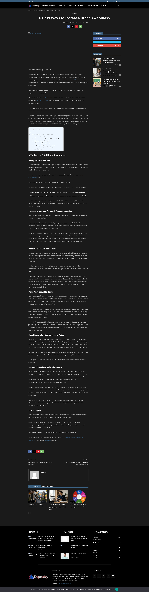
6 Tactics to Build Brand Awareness (42, 135)
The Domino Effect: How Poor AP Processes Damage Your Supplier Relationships (78, 506)
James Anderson (107, 64)
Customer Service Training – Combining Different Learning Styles (79, 538)
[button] (118, 5)
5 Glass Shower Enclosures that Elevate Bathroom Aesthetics (77, 463)
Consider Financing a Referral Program (44, 147)
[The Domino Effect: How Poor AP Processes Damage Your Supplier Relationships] (79, 496)
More (103, 5)
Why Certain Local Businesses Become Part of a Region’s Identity (111, 60)
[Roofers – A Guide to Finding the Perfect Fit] (65, 548)
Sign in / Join (31, 1)
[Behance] (108, 1)
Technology (62, 5)
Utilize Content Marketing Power (43, 141)
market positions (42, 100)
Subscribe (116, 45)
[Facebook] (110, 1)
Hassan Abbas (106, 75)
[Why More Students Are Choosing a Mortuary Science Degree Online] (97, 72)
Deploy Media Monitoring (41, 137)
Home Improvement (48, 5)
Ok (117, 589)
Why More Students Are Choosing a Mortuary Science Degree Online (110, 71)
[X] (113, 1)
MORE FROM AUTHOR (48, 486)
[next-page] (32, 513)
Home (29, 10)
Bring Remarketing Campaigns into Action (45, 145)
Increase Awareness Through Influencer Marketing (48, 139)
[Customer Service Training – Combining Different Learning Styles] (65, 539)
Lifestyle (71, 5)
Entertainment (93, 5)
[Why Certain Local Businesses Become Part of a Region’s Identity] (37, 496)
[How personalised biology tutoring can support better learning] (97, 82)
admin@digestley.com (65, 583)
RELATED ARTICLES (34, 486)
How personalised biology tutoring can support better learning (111, 81)
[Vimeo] (116, 1)
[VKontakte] (119, 1)
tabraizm (65, 22)
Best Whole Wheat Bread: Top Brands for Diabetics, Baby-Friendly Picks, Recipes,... (46, 538)
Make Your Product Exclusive (42, 143)
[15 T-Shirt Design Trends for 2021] (65, 556)
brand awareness (47, 98)
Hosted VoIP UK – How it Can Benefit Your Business (40, 463)
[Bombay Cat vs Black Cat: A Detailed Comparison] (32, 548)
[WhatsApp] (80, 26)
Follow (117, 42)
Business (81, 5)
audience (31, 244)
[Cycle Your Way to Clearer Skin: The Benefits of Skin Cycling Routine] (32, 556)
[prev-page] (29, 513)
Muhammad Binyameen (109, 85)
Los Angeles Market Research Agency (74, 80)
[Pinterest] (76, 26)
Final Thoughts (38, 149)
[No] (147, 589)
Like (118, 38)
